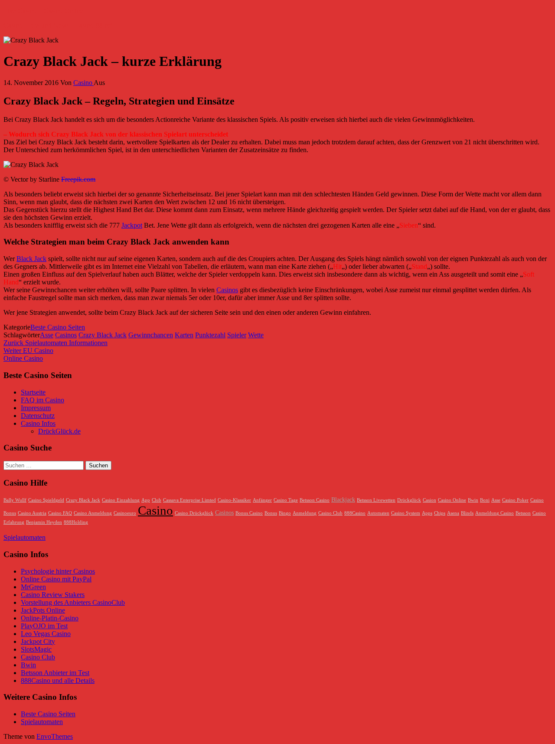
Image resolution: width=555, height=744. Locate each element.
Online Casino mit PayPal (56, 579)
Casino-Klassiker (234, 500)
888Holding (76, 522)
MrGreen (33, 587)
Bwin (473, 500)
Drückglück (409, 500)
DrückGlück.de (59, 431)
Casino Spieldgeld (46, 500)
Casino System (405, 513)
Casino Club (330, 513)
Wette (256, 335)
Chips (439, 513)
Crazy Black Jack (102, 335)
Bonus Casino (249, 513)
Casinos (227, 290)
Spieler (236, 335)
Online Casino (23, 358)
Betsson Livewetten (376, 500)
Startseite (33, 392)
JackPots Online (43, 610)
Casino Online (452, 500)
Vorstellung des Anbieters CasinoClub (73, 602)
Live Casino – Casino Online (43, 10)
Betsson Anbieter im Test (55, 672)
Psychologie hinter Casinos (58, 571)
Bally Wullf (14, 500)
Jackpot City (38, 641)
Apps (427, 513)
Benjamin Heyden (44, 522)
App (145, 500)
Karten (184, 335)
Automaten (378, 513)
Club (156, 500)
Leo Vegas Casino (46, 633)
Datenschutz (38, 415)
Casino (83, 82)
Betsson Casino (315, 500)
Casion (429, 500)
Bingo (285, 513)
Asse (46, 335)
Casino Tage (286, 500)
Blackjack (343, 499)
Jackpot (131, 225)
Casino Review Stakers (53, 594)
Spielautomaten (24, 537)
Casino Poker (515, 500)
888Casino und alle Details (58, 680)
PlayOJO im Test (44, 626)
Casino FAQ (60, 513)
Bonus (270, 513)
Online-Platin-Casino (49, 618)
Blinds (467, 513)
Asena (453, 513)
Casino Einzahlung (121, 500)
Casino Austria (32, 513)
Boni (485, 500)
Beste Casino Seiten (57, 327)
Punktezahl (210, 335)
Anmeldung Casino (494, 513)
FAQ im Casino (42, 400)
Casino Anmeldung (93, 513)
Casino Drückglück (194, 513)
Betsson (523, 513)
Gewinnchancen (150, 335)
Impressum (36, 407)
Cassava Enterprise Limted (189, 500)
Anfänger (262, 500)
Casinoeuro (125, 513)
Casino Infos (38, 423)
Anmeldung (305, 513)
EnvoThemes (54, 736)
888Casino (355, 513)
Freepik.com (78, 179)
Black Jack (31, 258)
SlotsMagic (36, 649)
